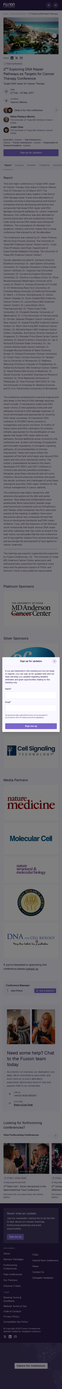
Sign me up (31, 726)
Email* (8, 702)
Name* (8, 689)
